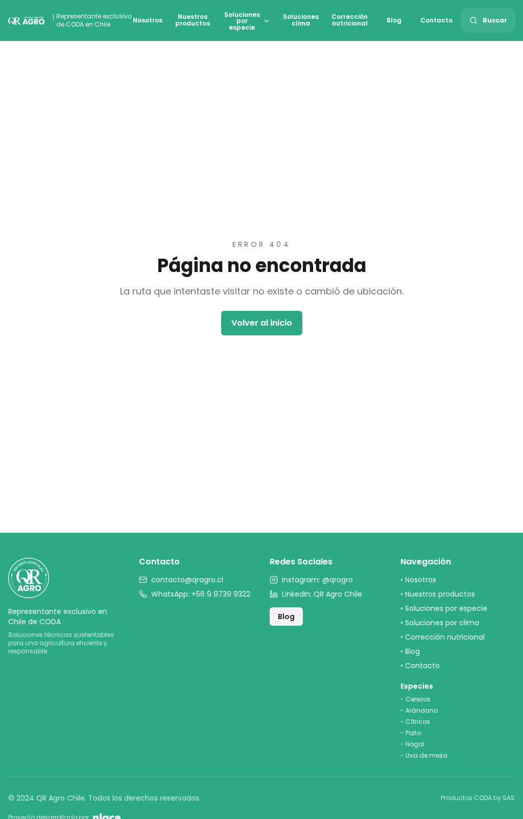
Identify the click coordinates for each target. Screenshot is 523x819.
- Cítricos (415, 722)
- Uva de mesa (423, 756)
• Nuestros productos (437, 594)
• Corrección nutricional (442, 637)
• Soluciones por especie (443, 608)
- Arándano (419, 711)
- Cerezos (415, 699)
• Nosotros (418, 580)
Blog (286, 616)
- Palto (410, 733)
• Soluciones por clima (439, 623)
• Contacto (420, 666)
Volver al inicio (261, 323)
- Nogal (412, 744)
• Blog (410, 651)
